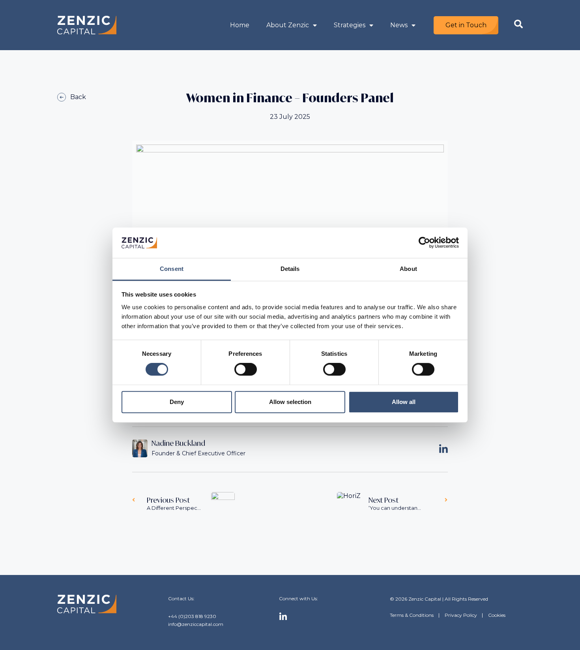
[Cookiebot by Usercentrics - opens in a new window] (424, 243)
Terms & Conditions (412, 615)
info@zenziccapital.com (195, 624)
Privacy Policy (461, 615)
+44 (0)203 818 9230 (192, 616)
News (399, 25)
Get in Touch (465, 25)
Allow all (403, 401)
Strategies (349, 25)
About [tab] (408, 268)
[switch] (245, 369)
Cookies (496, 615)
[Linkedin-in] (283, 616)
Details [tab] (290, 268)
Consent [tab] (171, 268)
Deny (177, 401)
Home (239, 25)
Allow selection (290, 401)
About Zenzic (287, 25)
